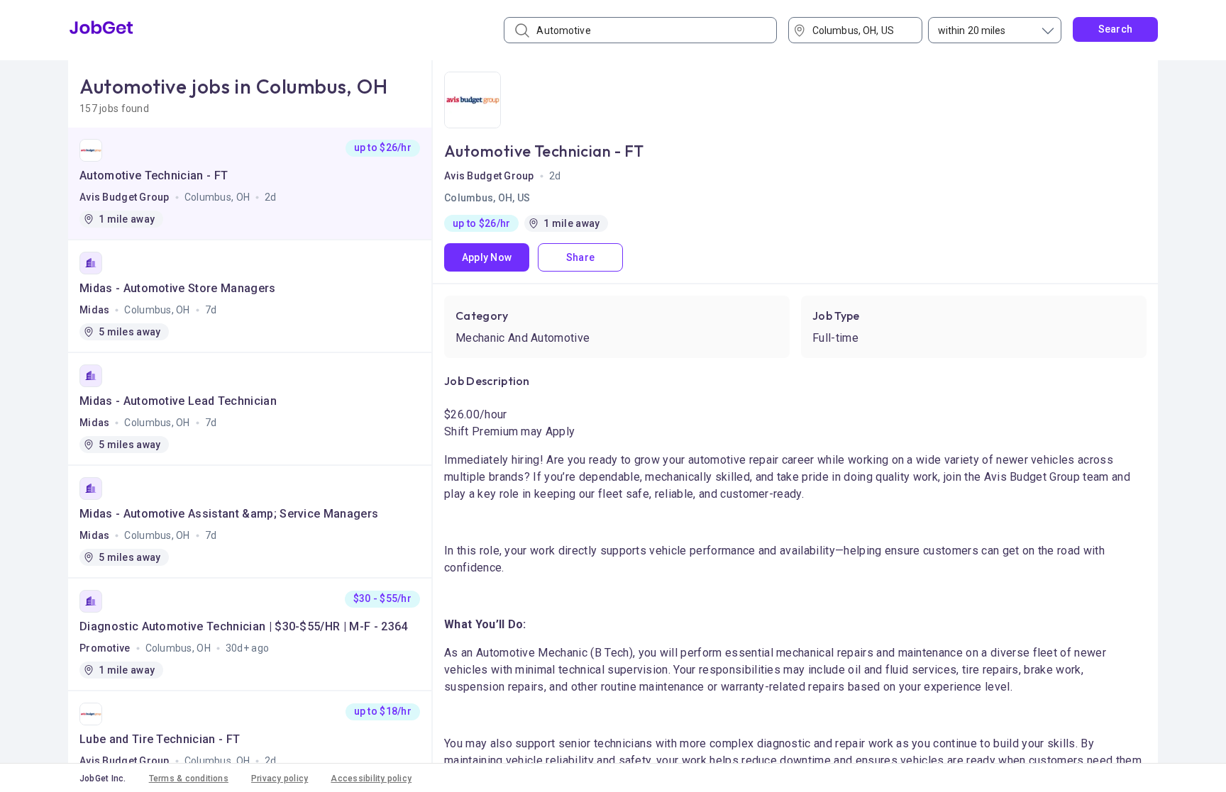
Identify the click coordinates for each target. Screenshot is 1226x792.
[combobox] (860, 30)
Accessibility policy (371, 778)
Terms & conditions (188, 778)
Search (1115, 29)
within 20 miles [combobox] (972, 30)
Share (580, 257)
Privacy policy (279, 778)
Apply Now (487, 257)
